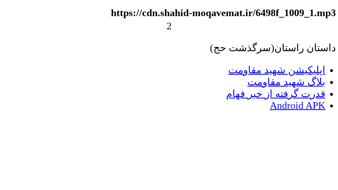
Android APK (297, 105)
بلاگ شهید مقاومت (286, 81)
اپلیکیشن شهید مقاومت (276, 69)
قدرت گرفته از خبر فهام (275, 93)
